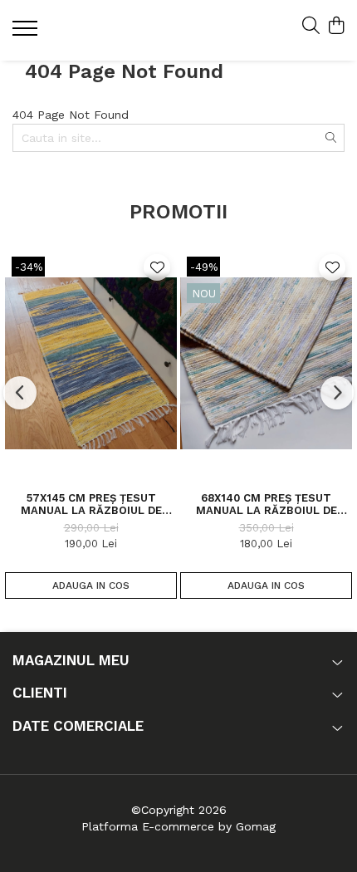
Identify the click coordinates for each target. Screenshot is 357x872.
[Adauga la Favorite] (157, 267)
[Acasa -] (112, 30)
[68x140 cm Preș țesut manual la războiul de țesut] (266, 363)
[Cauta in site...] (311, 27)
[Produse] (27, 33)
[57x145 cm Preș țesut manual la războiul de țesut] (91, 363)
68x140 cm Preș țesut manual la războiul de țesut (266, 504)
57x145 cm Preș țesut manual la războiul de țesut (91, 504)
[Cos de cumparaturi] (336, 27)
